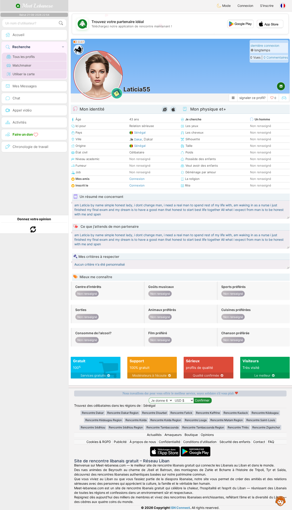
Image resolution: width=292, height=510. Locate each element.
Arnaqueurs (173, 435)
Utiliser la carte (24, 74)
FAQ (271, 442)
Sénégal (140, 132)
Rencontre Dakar (93, 412)
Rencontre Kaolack (236, 412)
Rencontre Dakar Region (122, 412)
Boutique (191, 435)
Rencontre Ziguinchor (266, 427)
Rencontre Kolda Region (165, 420)
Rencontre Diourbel (154, 412)
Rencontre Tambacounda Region (203, 427)
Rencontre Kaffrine (208, 412)
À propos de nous (143, 442)
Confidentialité (169, 442)
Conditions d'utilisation (199, 442)
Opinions (207, 435)
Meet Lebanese (36, 5)
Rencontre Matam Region (226, 420)
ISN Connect (180, 508)
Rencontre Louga (196, 420)
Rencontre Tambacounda (162, 427)
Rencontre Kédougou (265, 412)
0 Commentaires (275, 57)
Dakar (138, 139)
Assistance (281, 501)
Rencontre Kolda (136, 420)
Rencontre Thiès (238, 427)
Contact (259, 442)
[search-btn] (61, 23)
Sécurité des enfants (234, 442)
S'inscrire (267, 6)
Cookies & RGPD (98, 442)
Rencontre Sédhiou (93, 427)
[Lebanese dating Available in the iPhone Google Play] (195, 449)
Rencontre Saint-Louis (260, 420)
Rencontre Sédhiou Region (126, 427)
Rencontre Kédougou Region (103, 420)
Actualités (154, 435)
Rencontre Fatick (181, 412)
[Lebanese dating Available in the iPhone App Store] (165, 449)
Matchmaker (22, 65)
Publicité (120, 442)
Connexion (245, 6)
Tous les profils (24, 57)
